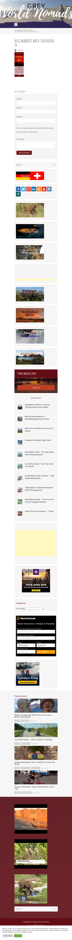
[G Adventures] (36, 580)
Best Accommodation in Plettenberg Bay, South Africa (37, 417)
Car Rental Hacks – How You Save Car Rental (39, 465)
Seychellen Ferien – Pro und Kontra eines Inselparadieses (39, 453)
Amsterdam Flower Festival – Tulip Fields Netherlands (39, 477)
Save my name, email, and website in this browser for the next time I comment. (35, 130)
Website (19, 117)
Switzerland (25, 721)
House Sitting (25, 768)
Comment (20, 139)
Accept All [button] (18, 935)
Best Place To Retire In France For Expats (39, 429)
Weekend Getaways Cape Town (38, 440)
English (17, 721)
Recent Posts (36, 398)
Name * (19, 99)
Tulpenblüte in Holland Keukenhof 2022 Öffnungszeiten (39, 488)
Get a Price (42, 652)
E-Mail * (19, 108)
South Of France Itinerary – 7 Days (39, 511)
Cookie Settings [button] (7, 935)
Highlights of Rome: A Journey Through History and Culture (37, 406)
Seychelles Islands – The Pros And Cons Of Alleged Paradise (39, 500)
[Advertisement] (36, 543)
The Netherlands (26, 792)
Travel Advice (25, 743)
